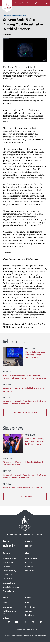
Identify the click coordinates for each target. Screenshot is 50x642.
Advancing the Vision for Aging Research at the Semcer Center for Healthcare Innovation (24, 402)
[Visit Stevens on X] (33, 622)
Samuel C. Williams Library (11, 586)
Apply (35, 3)
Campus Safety (7, 606)
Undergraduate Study (9, 570)
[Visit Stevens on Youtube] (17, 622)
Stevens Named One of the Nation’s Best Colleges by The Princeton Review (23, 463)
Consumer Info (29, 570)
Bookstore (6, 617)
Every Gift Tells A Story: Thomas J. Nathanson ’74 (22, 487)
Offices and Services (31, 558)
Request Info (19, 3)
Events (5, 602)
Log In (28, 545)
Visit (28, 3)
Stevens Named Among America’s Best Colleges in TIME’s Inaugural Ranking (35, 441)
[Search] (47, 3)
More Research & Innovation (25, 412)
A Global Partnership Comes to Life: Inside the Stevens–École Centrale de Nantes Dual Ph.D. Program (24, 376)
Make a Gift (8, 545)
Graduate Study (7, 574)
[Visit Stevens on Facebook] (41, 622)
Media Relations (30, 615)
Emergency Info (40, 635)
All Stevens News (25, 496)
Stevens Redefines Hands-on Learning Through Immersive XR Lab (35, 354)
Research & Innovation (19, 15)
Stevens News (7, 15)
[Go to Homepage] (7, 6)
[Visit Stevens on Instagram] (25, 622)
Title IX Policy (28, 635)
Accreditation (29, 566)
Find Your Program (8, 562)
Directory (28, 602)
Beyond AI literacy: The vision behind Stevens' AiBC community (23, 389)
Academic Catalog (8, 591)
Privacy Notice (17, 635)
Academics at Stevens (9, 558)
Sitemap (7, 635)
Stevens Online (7, 578)
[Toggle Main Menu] (41, 3)
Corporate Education (9, 582)
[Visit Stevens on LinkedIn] (8, 622)
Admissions (28, 610)
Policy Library (29, 562)
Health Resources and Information (9, 612)
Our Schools (6, 566)
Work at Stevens (30, 606)
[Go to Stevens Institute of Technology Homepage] (25, 523)
